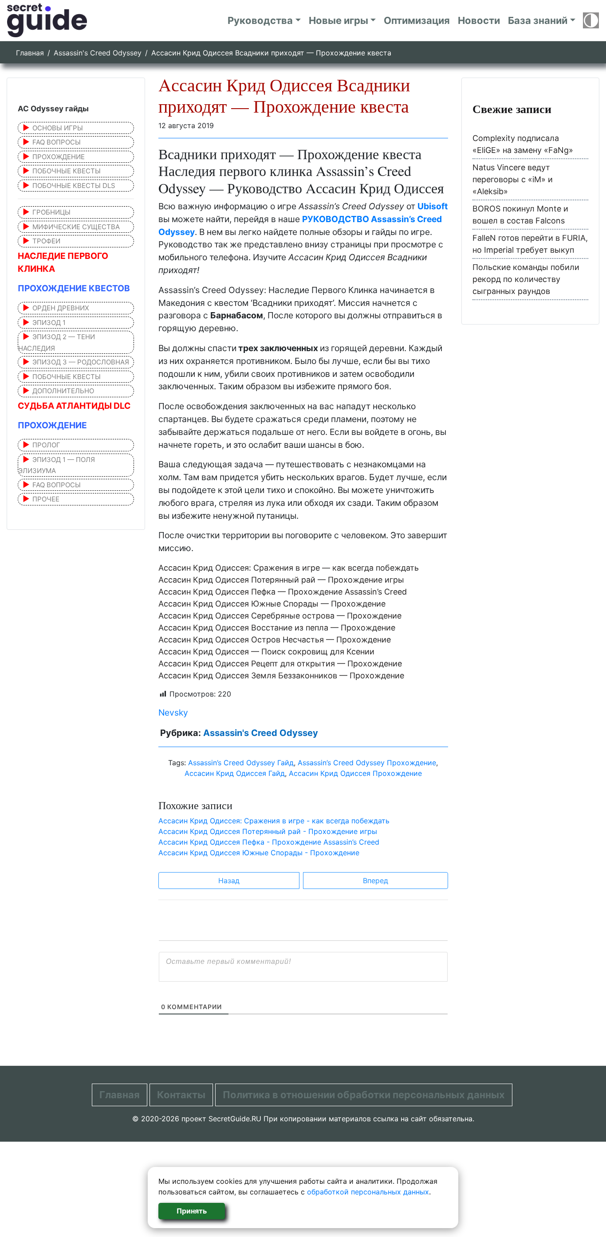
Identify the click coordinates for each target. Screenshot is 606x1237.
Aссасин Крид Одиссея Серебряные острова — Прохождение (279, 615)
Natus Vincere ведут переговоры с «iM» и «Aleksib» (512, 179)
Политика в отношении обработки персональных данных (364, 1094)
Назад (229, 880)
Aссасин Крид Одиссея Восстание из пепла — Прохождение (276, 627)
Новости (479, 20)
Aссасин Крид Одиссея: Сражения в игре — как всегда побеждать (288, 567)
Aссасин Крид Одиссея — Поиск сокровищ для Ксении (266, 651)
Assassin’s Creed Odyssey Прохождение (367, 762)
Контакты (181, 1094)
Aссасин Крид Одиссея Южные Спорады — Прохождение (272, 603)
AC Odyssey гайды (53, 108)
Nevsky (173, 712)
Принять (192, 1210)
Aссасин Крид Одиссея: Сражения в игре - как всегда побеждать (274, 820)
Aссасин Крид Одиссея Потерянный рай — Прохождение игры (281, 579)
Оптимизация (417, 20)
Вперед (375, 880)
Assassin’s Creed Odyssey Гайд (241, 762)
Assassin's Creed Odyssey (98, 52)
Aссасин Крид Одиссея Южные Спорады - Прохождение (258, 852)
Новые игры (338, 20)
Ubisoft (432, 206)
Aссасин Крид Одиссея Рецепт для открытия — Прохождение (280, 663)
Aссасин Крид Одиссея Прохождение (355, 773)
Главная (30, 52)
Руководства (260, 20)
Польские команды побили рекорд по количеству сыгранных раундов (525, 279)
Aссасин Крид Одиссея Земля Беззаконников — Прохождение (281, 675)
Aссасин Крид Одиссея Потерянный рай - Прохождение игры (267, 831)
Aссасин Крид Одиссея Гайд (235, 773)
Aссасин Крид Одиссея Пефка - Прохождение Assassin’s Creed (268, 842)
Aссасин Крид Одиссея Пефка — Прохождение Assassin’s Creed (282, 591)
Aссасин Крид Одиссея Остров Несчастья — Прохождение (274, 639)
